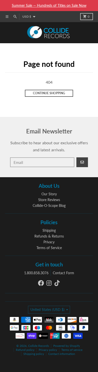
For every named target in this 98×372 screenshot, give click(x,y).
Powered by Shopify (66, 346)
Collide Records (38, 346)
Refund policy (25, 350)
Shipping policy (33, 354)
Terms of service (71, 350)
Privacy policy (48, 350)
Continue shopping (49, 93)
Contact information (61, 354)
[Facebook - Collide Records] (41, 283)
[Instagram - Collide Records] (49, 283)
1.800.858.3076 (36, 273)
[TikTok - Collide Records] (57, 283)
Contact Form (63, 273)
